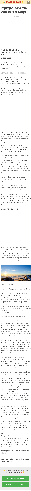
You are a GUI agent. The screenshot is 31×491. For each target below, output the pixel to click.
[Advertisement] (15, 32)
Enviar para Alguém (16, 478)
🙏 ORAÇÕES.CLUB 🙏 (13, 2)
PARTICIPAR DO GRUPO (16, 485)
